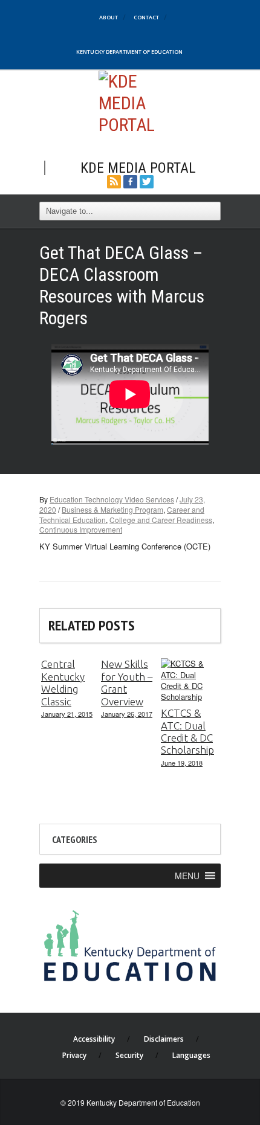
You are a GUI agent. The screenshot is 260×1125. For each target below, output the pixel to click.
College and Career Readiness (160, 519)
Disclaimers (164, 1039)
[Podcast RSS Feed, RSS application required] (114, 180)
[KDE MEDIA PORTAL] (130, 101)
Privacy (74, 1055)
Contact (146, 17)
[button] (187, 876)
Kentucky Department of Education (129, 52)
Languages (191, 1055)
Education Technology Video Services (112, 499)
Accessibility (94, 1039)
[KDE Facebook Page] (130, 180)
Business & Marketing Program (112, 509)
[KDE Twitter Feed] (147, 180)
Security (129, 1055)
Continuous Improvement (80, 529)
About (108, 17)
